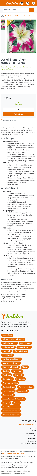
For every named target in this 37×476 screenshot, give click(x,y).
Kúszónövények (9, 387)
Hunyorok (6, 351)
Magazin (32, 428)
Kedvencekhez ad (9, 120)
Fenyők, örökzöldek (10, 383)
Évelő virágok (25, 343)
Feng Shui (32, 438)
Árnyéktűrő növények (11, 407)
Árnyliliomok (7, 355)
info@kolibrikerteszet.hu (27, 424)
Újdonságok (7, 335)
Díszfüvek (18, 375)
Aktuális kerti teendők (28, 444)
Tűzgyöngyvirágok (26, 387)
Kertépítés (32, 436)
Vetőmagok (22, 391)
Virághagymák (20, 16)
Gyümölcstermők (9, 343)
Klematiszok (17, 371)
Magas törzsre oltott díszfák (14, 399)
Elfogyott (6, 403)
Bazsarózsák (7, 379)
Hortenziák (20, 379)
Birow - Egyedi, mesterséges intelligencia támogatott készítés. (15, 472)
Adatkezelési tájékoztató (15, 453)
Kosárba (19, 114)
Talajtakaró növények (11, 411)
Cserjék (6, 371)
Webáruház (9, 16)
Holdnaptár (31, 441)
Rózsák (25, 367)
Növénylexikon (30, 433)
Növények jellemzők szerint (13, 339)
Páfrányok (7, 375)
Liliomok (31, 16)
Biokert (33, 431)
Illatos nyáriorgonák (10, 367)
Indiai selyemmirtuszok (11, 359)
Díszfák (17, 403)
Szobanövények (24, 347)
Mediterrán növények (11, 363)
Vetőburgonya (8, 391)
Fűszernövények (20, 351)
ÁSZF (3, 453)
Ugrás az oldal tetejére (27, 451)
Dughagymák (8, 395)
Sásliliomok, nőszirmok (11, 415)
